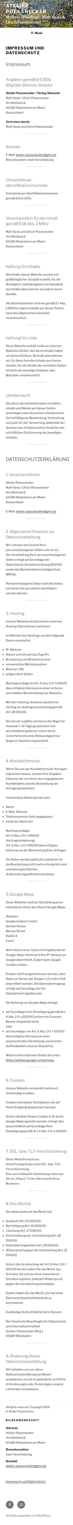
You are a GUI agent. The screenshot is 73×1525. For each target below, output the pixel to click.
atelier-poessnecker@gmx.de (26, 1466)
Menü (38, 33)
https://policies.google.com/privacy (30, 1060)
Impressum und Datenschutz (26, 1481)
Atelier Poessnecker (26, 8)
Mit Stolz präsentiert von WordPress (28, 1515)
